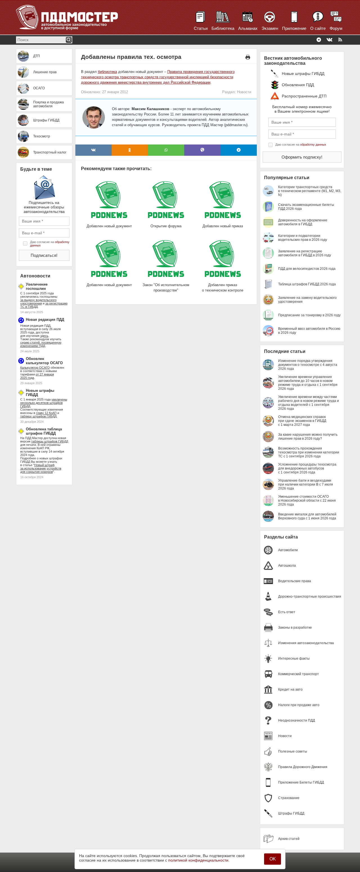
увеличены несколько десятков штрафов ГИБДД (43, 403)
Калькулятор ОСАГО (35, 367)
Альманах (248, 28)
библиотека (107, 72)
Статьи (201, 28)
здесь (44, 335)
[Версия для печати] (247, 57)
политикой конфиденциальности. (199, 860)
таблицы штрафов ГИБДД (49, 441)
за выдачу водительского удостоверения (38, 301)
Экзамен (270, 28)
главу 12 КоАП (46, 413)
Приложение (294, 28)
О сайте (318, 28)
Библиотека (223, 28)
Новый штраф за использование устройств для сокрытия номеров (40, 468)
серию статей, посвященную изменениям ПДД (40, 344)
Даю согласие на (49, 243)
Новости (244, 92)
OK (272, 859)
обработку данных (313, 144)
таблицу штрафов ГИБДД (38, 416)
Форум (336, 28)
